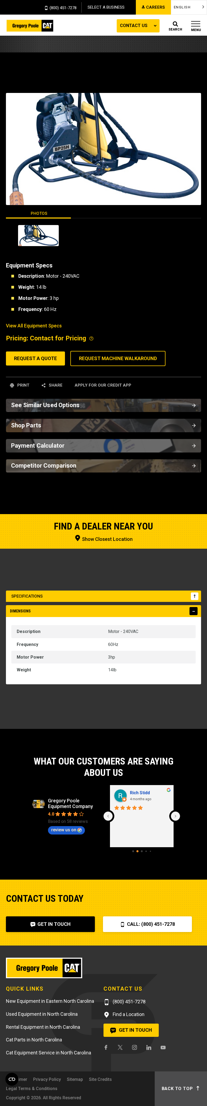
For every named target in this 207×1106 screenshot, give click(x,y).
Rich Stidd (140, 792)
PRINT (22, 385)
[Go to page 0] (133, 851)
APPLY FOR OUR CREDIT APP (103, 385)
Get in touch (135, 1030)
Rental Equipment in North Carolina (43, 1027)
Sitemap (75, 1079)
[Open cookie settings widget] (11, 1079)
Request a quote (35, 358)
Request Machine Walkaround (118, 358)
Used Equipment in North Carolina (42, 1014)
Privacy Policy (47, 1079)
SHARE (55, 385)
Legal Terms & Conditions (31, 1088)
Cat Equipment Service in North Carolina (48, 1052)
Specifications (27, 596)
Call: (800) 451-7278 (150, 924)
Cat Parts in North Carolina (34, 1040)
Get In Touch (53, 924)
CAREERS (155, 7)
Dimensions (20, 611)
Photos (39, 213)
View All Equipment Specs (34, 326)
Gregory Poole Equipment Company (70, 803)
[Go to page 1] (137, 851)
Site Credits (100, 1079)
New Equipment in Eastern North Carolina (50, 1001)
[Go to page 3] (146, 851)
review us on (63, 829)
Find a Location (128, 1014)
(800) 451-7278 (63, 8)
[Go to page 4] (150, 851)
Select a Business (106, 7)
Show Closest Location (107, 539)
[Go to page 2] (142, 851)
